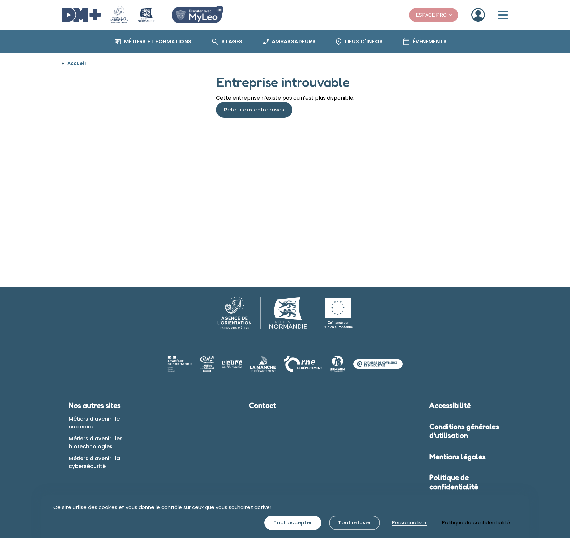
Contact (262, 405)
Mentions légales (457, 456)
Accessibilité (450, 405)
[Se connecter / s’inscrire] (478, 15)
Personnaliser (409, 522)
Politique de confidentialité (453, 482)
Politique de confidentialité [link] (476, 522)
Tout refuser (354, 522)
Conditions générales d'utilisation (464, 431)
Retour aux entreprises (254, 109)
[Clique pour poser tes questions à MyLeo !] (197, 14)
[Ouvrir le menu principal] (503, 15)
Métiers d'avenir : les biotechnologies (96, 442)
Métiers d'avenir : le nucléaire (94, 422)
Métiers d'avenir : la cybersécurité (94, 462)
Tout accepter (292, 522)
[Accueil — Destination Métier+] (108, 14)
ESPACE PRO (431, 15)
